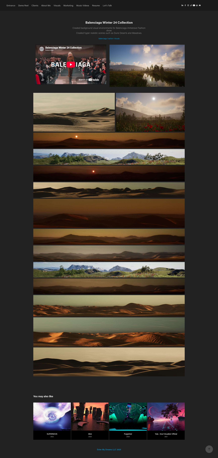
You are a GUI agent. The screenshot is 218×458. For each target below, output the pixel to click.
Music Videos (82, 5)
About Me (46, 5)
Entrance (11, 5)
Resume (96, 5)
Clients (35, 5)
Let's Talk (107, 5)
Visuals (57, 5)
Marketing (68, 5)
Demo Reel (23, 5)
